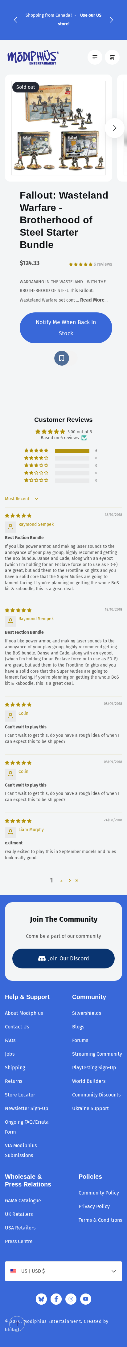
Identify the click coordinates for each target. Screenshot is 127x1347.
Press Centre (19, 1241)
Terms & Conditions (100, 1220)
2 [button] (61, 880)
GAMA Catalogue (23, 1200)
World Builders (88, 1081)
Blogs (78, 1027)
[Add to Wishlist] (66, 358)
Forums (80, 1040)
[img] (18, 515)
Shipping (15, 1067)
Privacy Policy (94, 1206)
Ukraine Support (90, 1108)
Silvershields (86, 1013)
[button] (15, 20)
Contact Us (17, 1027)
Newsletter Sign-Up (26, 1108)
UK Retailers (19, 1214)
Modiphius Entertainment (52, 1321)
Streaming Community (97, 1054)
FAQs (10, 1040)
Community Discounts (96, 1095)
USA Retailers (20, 1228)
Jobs (9, 1054)
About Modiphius (24, 1013)
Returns (13, 1081)
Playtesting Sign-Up (94, 1067)
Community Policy (99, 1193)
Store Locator (20, 1095)
